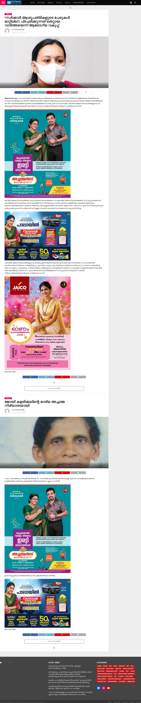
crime (99, 666)
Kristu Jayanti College (104, 676)
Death (105, 666)
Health (67, 2)
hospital (122, 666)
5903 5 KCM (100, 671)
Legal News (129, 676)
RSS (110, 666)
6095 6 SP (118, 668)
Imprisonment (112, 681)
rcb (132, 666)
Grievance (117, 702)
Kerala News (101, 679)
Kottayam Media (19, 29)
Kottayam (41, 2)
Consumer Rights (129, 679)
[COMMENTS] (86, 92)
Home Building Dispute (104, 673)
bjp (128, 666)
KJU (115, 673)
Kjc (115, 676)
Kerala (50, 2)
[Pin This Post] (54, 92)
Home (32, 2)
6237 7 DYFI (100, 668)
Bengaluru (131, 681)
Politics (59, 2)
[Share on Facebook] (22, 92)
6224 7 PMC (109, 668)
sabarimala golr (111, 671)
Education (91, 2)
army (115, 666)
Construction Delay (114, 679)
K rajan (120, 676)
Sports (138, 702)
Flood (132, 671)
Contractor (101, 681)
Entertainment (78, 2)
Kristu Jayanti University (126, 673)
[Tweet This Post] (38, 92)
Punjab (121, 671)
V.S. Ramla (122, 681)
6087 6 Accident (128, 668)
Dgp (127, 671)
